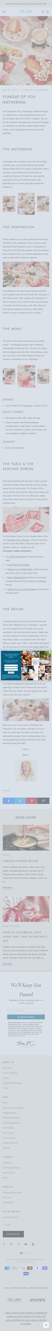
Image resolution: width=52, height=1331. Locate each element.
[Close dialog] (50, 652)
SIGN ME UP (11, 672)
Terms (5, 678)
